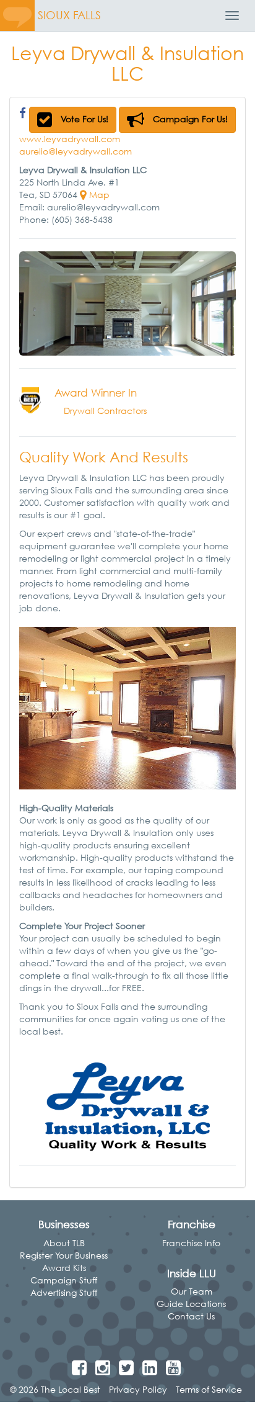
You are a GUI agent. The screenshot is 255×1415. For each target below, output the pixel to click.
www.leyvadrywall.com (69, 138)
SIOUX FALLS (69, 15)
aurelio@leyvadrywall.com (75, 151)
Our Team (191, 1291)
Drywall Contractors (105, 410)
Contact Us (191, 1316)
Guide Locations (191, 1303)
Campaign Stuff (63, 1280)
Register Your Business (64, 1255)
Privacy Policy (138, 1389)
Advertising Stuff (63, 1292)
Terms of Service (209, 1389)
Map (98, 194)
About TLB (64, 1243)
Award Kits (64, 1267)
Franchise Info (191, 1243)
